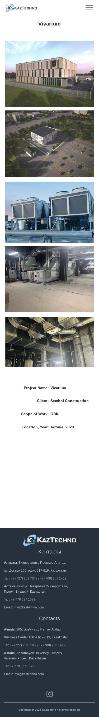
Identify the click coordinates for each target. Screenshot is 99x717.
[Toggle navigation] (89, 7)
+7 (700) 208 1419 (53, 578)
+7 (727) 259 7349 (24, 578)
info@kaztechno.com (29, 607)
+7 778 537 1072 (23, 599)
